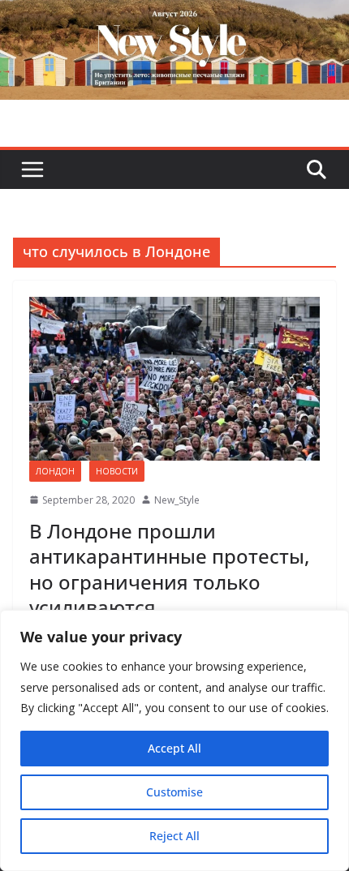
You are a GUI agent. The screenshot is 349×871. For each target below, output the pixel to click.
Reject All (174, 835)
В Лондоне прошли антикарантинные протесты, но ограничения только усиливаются (169, 568)
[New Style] (174, 17)
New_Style (177, 500)
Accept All (174, 748)
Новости (117, 471)
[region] (174, 740)
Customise (174, 792)
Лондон (55, 471)
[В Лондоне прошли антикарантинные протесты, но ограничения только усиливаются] (174, 378)
